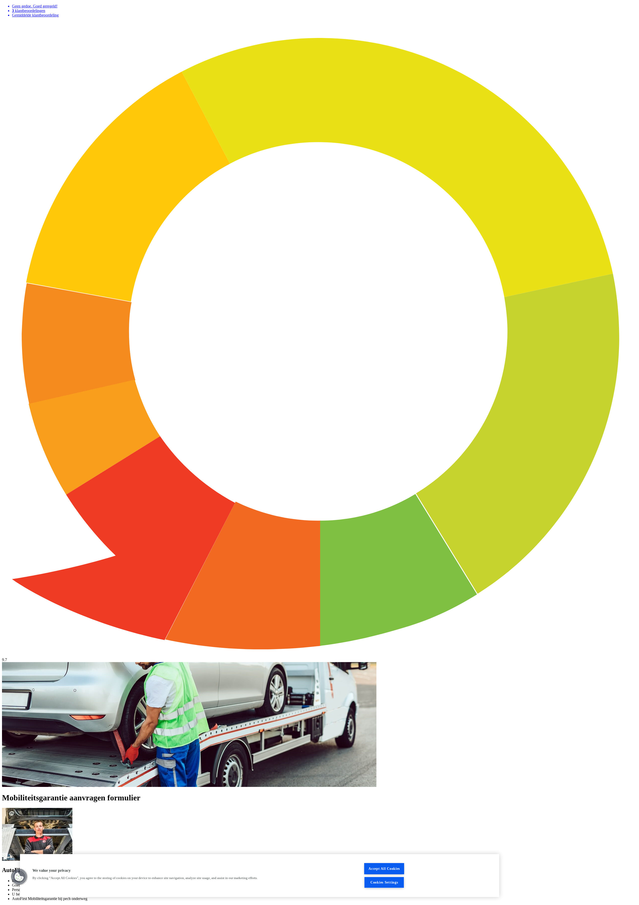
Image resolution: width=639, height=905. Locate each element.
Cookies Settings (384, 882)
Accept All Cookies (384, 869)
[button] (19, 877)
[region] (259, 875)
